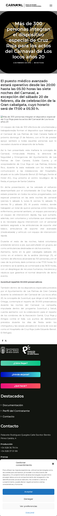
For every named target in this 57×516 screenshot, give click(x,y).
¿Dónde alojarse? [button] (20, 374)
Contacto (8, 416)
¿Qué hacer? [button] (20, 386)
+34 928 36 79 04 (9, 447)
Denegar (28, 499)
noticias (40, 63)
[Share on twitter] (5, 340)
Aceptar (28, 491)
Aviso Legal (30, 512)
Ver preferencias (28, 506)
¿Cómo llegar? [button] (20, 363)
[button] (53, 463)
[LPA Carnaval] (23, 6)
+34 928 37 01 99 (9, 451)
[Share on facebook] (2, 340)
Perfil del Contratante (16, 410)
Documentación (13, 405)
